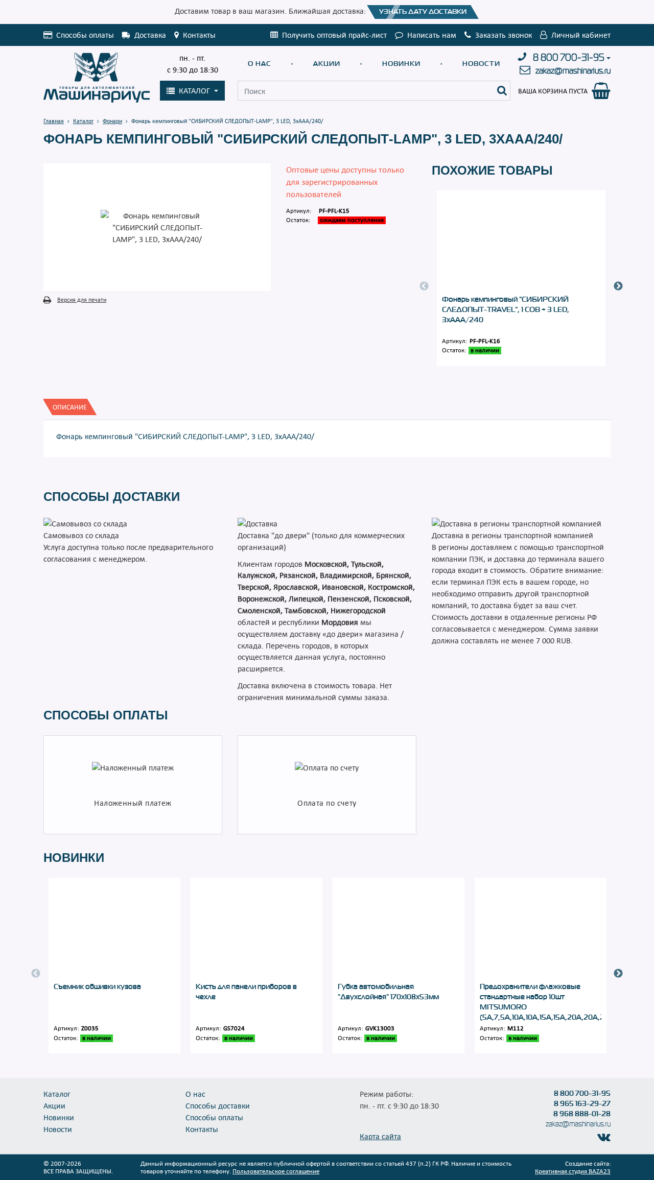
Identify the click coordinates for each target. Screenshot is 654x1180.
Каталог (57, 1094)
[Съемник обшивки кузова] (114, 929)
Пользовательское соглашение (275, 1171)
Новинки (401, 63)
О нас (259, 63)
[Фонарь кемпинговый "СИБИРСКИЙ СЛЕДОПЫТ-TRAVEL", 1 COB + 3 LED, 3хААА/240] (521, 242)
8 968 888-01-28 (582, 1114)
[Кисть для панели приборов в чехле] (256, 929)
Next (618, 286)
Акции (326, 63)
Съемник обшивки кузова (97, 986)
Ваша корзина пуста (553, 90)
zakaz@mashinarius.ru (573, 70)
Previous (424, 286)
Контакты (201, 1129)
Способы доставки (217, 1105)
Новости (481, 63)
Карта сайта (380, 1136)
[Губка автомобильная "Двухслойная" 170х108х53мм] (398, 929)
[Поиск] (502, 91)
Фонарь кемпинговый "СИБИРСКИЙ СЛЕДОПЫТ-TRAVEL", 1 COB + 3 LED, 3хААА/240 (505, 309)
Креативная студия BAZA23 (573, 1171)
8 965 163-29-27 (582, 1103)
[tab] (70, 407)
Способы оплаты (214, 1117)
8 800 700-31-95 (568, 58)
